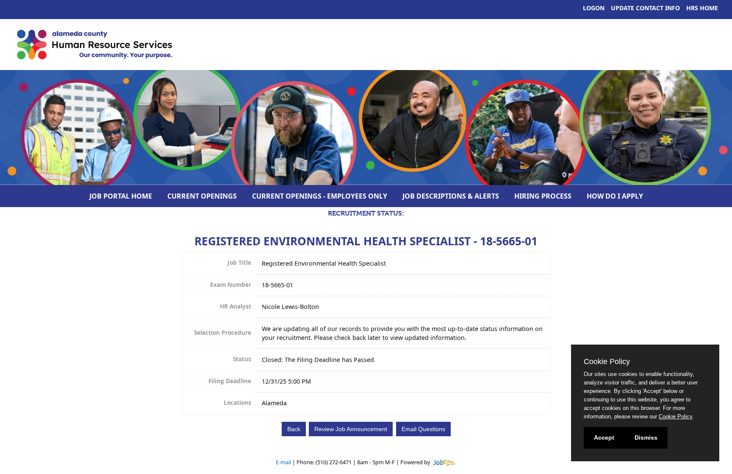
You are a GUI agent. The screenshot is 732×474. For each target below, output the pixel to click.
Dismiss (646, 437)
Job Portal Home (120, 196)
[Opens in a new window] (444, 462)
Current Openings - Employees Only (319, 196)
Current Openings (202, 196)
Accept (604, 437)
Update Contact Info (645, 8)
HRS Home (702, 8)
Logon (593, 8)
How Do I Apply (615, 196)
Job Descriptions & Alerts (450, 196)
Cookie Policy (675, 416)
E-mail (283, 462)
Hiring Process (542, 196)
